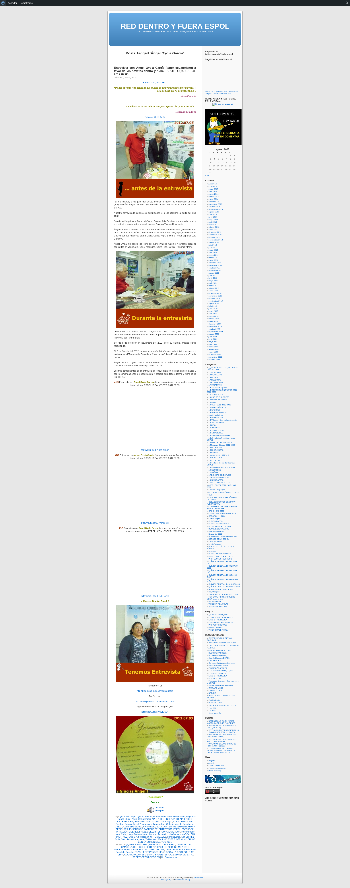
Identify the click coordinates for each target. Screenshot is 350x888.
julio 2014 (213, 184)
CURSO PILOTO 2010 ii (219, 524)
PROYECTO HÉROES (218, 625)
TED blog (212, 708)
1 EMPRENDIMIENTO (175, 847)
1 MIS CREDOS (156, 849)
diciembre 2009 (215, 324)
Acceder (211, 763)
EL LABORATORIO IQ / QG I (221, 671)
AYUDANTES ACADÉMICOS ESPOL (223, 492)
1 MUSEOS (213, 453)
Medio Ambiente (215, 544)
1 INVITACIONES (216, 433)
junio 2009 (213, 339)
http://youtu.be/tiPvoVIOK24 (154, 712)
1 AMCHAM (213, 377)
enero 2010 (213, 321)
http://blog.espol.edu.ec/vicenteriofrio (155, 691)
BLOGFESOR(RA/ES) (218, 655)
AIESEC (211, 648)
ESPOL (146, 82)
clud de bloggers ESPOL (219, 658)
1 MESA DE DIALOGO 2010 (220, 442)
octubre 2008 (214, 360)
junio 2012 (213, 247)
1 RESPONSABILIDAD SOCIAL (158, 852)
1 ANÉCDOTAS (183, 844)
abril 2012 (213, 253)
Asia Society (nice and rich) (219, 650)
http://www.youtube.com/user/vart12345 (155, 701)
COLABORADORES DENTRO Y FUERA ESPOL (148, 854)
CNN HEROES (215, 661)
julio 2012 (213, 245)
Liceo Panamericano (137, 834)
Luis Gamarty (174, 834)
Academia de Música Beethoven (169, 816)
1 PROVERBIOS (216, 458)
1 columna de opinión (218, 400)
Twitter (148, 839)
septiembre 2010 (216, 301)
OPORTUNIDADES (156, 837)
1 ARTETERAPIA (216, 382)
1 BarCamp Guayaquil (218, 388)
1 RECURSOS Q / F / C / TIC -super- (224, 645)
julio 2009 (213, 337)
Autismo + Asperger (216, 490)
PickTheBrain (214, 700)
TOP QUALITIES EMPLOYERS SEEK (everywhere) (221, 598)
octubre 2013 (214, 207)
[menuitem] (3, 3)
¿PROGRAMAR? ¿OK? (218, 615)
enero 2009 (213, 352)
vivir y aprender (215, 713)
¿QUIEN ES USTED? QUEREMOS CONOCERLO (150, 844)
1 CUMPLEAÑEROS (217, 407)
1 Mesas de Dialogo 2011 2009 (222, 445)
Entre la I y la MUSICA (218, 620)
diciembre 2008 (215, 354)
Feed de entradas (216, 766)
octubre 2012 (214, 237)
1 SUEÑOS (213, 472)
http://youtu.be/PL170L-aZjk (155, 596)
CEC (210, 495)
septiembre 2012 (216, 240)
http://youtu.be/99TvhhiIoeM (155, 523)
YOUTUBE (166, 842)
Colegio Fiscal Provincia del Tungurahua (145, 824)
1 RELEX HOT (215, 460)
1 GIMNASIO (214, 428)
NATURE (212, 693)
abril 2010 (213, 314)
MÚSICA (133, 837)
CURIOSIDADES (216, 521)
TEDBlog (212, 710)
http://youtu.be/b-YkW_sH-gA (155, 450)
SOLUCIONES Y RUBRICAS (221, 589)
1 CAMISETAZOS (216, 395)
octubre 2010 (214, 298)
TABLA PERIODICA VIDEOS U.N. (223, 705)
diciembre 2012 (215, 232)
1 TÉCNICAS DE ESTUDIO (220, 475)
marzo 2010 (214, 316)
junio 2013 (213, 217)
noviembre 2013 (215, 204)
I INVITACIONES (216, 542)
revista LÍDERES (216, 627)
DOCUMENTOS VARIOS (219, 529)
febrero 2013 (214, 227)
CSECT (164, 82)
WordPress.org (215, 771)
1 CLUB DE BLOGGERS (219, 397)
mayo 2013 (213, 219)
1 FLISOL (213, 425)
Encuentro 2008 (215, 534)
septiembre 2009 (216, 331)
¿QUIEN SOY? (215, 372)
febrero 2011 (214, 288)
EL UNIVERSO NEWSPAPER (221, 617)
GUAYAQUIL (168, 832)
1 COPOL (213, 402)
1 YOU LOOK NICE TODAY (220, 483)
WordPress (198, 878)
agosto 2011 (214, 273)
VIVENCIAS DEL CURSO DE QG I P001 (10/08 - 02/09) (222, 740)
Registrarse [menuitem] (26, 2)
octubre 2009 (214, 329)
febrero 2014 (214, 197)
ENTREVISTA (165, 829)
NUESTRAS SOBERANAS (220, 554)
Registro (212, 761)
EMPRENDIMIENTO (183, 854)
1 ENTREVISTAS (139, 849)
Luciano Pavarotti (157, 834)
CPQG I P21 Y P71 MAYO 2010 (222, 514)
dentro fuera (149, 826)
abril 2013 (213, 222)
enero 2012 (213, 260)
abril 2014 (213, 191)
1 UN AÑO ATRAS (216, 480)
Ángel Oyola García (141, 819)
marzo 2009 (214, 347)
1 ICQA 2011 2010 (216, 430)
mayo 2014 (213, 189)
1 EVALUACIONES (217, 423)
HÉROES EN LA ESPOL (219, 539)
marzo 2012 (214, 255)
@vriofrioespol (145, 816)
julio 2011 (213, 275)
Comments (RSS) (182, 880)
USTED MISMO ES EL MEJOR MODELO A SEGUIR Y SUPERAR (221, 722)
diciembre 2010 (215, 293)
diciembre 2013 (215, 202)
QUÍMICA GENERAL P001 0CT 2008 (224, 584)
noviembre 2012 (215, 235)
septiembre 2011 (216, 270)
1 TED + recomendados (219, 478)
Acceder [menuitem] (12, 2)
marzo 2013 (214, 225)
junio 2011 (213, 278)
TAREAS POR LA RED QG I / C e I (223, 594)
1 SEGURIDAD (215, 470)
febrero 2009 (214, 349)
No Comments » (169, 857)
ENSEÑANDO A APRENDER (143, 829)
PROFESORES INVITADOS (146, 857)
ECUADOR (162, 826)
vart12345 (158, 839)
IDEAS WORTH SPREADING (221, 685)
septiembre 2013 (216, 209)
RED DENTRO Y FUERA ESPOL (175, 26)
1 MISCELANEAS (174, 849)
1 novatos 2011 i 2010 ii (219, 455)
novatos (142, 837)
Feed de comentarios (217, 768)
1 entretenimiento (216, 415)
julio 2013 (213, 214)
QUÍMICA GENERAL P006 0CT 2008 (224, 587)
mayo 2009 (213, 342)
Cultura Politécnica (132, 826)
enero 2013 (213, 230)
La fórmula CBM (215, 691)
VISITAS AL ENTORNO (218, 607)
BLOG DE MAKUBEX (218, 653)
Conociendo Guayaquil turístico (222, 663)
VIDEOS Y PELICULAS (218, 604)
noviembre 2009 (215, 326)
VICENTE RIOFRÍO (173, 839)
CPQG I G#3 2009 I (217, 511)
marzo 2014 (214, 194)
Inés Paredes (188, 832)
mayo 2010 (213, 311)
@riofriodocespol (128, 816)
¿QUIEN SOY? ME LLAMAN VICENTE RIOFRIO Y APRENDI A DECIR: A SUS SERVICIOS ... (221, 750)
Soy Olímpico (214, 592)
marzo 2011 (213, 286)
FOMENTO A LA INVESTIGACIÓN (223, 536)
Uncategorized (215, 601)
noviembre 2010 (215, 296)
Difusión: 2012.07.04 (155, 117)
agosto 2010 (214, 303)
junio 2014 (213, 186)
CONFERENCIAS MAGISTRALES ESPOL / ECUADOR (222, 507)
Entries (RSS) (165, 880)
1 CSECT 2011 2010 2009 (150, 847)
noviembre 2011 (215, 265)
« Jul (207, 176)
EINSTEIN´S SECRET (218, 668)
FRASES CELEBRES (149, 832)
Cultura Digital (214, 519)
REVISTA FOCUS (216, 703)
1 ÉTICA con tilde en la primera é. (223, 420)
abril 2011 (213, 283)
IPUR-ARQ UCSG (216, 688)
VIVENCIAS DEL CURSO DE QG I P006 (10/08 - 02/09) (222, 745)
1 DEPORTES (214, 410)
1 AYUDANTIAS (215, 385)
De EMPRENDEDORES (218, 666)
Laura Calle (120, 834)
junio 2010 (213, 309)
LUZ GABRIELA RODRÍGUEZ (221, 622)
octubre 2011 (214, 268)
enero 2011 (213, 291)
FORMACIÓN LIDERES (126, 832)
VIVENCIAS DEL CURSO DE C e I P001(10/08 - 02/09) (222, 736)
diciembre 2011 (215, 263)
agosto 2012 (214, 242)
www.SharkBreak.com (222, 94)
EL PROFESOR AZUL (218, 673)
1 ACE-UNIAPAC (215, 375)
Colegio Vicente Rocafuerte (180, 824)
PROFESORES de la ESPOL (221, 556)
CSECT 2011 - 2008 (217, 516)
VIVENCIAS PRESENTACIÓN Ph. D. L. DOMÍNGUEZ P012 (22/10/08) (223, 731)
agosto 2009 (214, 334)
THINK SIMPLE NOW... (218, 630)
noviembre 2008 (215, 357)
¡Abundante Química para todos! (222, 643)
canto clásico (152, 821)
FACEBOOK (188, 829)
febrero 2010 (214, 319)
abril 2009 (213, 344)
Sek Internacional (129, 839)
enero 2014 (213, 199)
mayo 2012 (213, 250)
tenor (141, 839)
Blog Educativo (137, 821)
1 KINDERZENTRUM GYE (219, 435)
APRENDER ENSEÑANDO (165, 819)
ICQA (155, 82)
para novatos (173, 837)
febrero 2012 (214, 258)
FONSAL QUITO (215, 678)
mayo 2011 (213, 281)
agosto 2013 (214, 212)
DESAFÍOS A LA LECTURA (220, 526)
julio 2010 (213, 306)
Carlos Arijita (166, 821)
